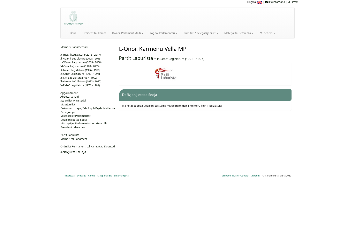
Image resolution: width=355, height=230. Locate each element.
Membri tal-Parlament (73, 139)
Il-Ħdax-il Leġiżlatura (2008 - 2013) (80, 58)
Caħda (91, 175)
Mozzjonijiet (67, 104)
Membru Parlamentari (74, 47)
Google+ (244, 175)
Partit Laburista (136, 58)
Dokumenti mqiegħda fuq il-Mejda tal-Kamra (87, 108)
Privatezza (69, 175)
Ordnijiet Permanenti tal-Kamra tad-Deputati (87, 146)
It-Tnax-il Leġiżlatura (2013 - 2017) (80, 54)
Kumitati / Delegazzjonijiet (200, 33)
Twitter (235, 175)
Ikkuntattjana (121, 175)
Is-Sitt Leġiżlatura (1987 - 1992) (78, 77)
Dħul (73, 33)
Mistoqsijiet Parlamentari (75, 116)
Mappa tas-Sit (104, 175)
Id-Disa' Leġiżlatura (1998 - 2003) (79, 66)
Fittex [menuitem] (294, 2)
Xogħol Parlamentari (162, 33)
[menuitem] (259, 2)
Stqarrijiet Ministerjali (73, 100)
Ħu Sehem (266, 33)
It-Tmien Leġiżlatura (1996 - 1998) (80, 70)
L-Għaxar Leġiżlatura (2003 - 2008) (80, 62)
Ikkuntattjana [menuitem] (276, 2)
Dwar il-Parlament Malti (126, 33)
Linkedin (255, 175)
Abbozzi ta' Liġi (69, 96)
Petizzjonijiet (68, 112)
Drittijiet (81, 175)
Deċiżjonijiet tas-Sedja (73, 119)
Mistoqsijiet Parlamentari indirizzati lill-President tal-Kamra (83, 125)
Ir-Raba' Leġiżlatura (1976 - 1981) (80, 85)
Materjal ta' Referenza (237, 33)
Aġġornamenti (69, 93)
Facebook (226, 175)
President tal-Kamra (94, 33)
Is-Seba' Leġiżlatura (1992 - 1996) (180, 59)
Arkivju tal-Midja (73, 152)
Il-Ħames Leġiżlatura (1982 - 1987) (80, 81)
